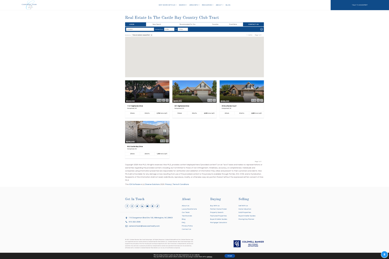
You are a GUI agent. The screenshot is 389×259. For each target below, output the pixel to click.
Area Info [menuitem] (193, 5)
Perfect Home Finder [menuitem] (218, 209)
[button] (207, 57)
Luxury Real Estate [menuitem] (189, 209)
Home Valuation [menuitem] (245, 209)
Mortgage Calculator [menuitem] (218, 222)
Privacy (168, 184)
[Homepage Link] (29, 5)
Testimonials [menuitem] (187, 216)
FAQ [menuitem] (183, 222)
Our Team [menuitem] (186, 212)
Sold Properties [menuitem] (245, 212)
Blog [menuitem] (228, 5)
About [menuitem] (219, 5)
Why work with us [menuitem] (167, 5)
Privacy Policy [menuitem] (187, 226)
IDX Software (135, 184)
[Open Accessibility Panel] (384, 254)
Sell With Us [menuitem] (243, 205)
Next (263, 35)
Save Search (157, 24)
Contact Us (253, 24)
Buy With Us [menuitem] (215, 205)
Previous (254, 35)
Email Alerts (233, 24)
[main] (194, 93)
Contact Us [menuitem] (186, 229)
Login (131, 24)
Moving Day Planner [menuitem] (246, 219)
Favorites (215, 24)
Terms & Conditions (181, 184)
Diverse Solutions (152, 184)
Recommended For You (187, 24)
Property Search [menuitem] (216, 212)
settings (209, 257)
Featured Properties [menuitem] (218, 216)
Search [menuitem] (182, 5)
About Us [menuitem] (185, 205)
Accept (230, 256)
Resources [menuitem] (207, 5)
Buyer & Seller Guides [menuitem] (218, 219)
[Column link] (360, 5)
